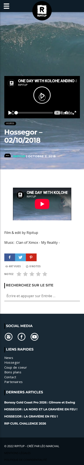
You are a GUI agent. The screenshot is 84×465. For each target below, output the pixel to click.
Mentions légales (17, 453)
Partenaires (13, 382)
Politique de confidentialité (25, 460)
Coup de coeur (15, 367)
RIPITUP (19, 156)
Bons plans (13, 372)
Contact (10, 377)
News (8, 357)
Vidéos (10, 123)
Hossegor (12, 362)
